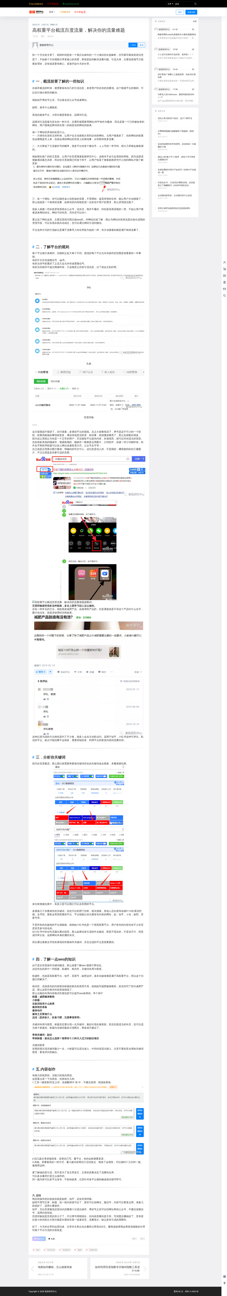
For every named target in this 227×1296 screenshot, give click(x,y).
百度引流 (45, 24)
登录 (180, 12)
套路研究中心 (50, 1291)
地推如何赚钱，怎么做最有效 (55, 1267)
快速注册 (191, 12)
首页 (51, 11)
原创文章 (36, 24)
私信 (141, 45)
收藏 (53, 1238)
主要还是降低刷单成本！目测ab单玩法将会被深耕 (177, 82)
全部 (195, 21)
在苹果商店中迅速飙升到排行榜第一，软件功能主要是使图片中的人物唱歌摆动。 (177, 39)
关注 (134, 45)
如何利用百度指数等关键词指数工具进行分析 (117, 1268)
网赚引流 (54, 24)
